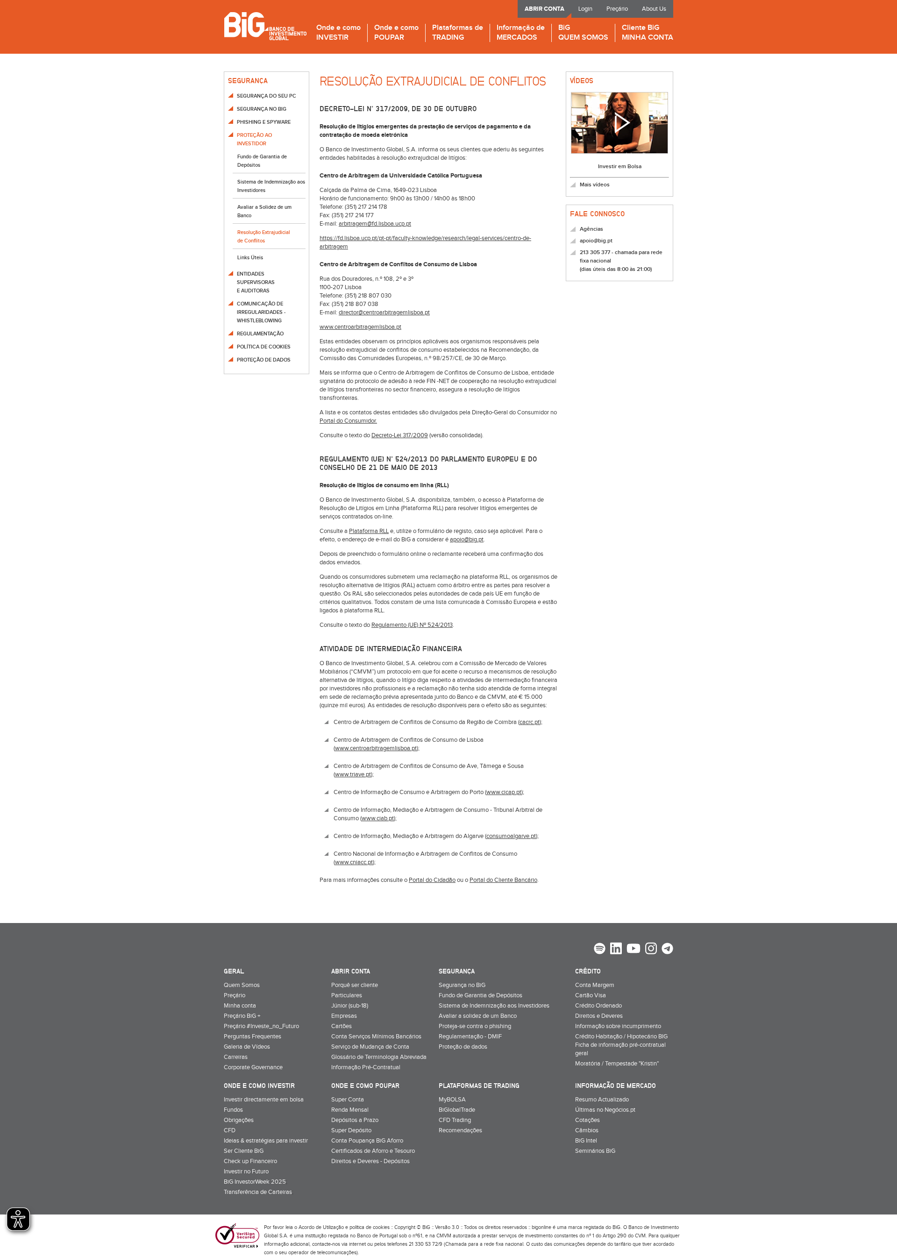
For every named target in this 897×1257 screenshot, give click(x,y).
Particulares (346, 995)
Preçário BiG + (242, 1016)
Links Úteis (250, 258)
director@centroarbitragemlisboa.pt (384, 312)
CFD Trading (455, 1120)
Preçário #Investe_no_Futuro (261, 1026)
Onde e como (338, 33)
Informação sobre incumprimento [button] (618, 1026)
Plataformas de (457, 33)
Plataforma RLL (369, 531)
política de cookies (369, 1227)
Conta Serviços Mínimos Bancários (376, 1036)
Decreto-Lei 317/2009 (399, 435)
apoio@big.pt (467, 539)
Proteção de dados (463, 1047)
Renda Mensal (350, 1110)
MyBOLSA (452, 1099)
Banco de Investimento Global (265, 26)
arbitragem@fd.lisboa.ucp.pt (375, 223)
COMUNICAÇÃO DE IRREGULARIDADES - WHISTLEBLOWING (261, 312)
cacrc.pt (530, 722)
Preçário (617, 9)
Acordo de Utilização (321, 1227)
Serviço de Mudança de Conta (370, 1047)
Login (585, 9)
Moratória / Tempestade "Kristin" (617, 1063)
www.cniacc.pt (354, 862)
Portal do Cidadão (432, 880)
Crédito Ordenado (598, 1005)
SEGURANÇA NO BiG (261, 109)
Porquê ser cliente (354, 985)
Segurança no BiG (462, 985)
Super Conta (347, 1099)
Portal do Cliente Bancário (503, 880)
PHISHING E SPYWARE (264, 122)
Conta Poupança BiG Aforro (367, 1140)
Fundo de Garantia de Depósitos (480, 995)
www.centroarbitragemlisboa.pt (360, 327)
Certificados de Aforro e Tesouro (373, 1151)
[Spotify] (599, 950)
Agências (591, 229)
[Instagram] (651, 950)
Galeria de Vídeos (247, 1047)
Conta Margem (594, 985)
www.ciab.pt (378, 818)
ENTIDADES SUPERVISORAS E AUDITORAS (256, 282)
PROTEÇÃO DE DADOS (264, 360)
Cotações (587, 1120)
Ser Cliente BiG (243, 1151)
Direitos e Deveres (599, 1016)
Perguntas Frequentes (252, 1036)
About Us (654, 9)
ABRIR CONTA (544, 9)
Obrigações (239, 1120)
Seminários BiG (595, 1151)
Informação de (521, 33)
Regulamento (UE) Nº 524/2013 (412, 625)
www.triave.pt (353, 774)
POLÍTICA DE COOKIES (264, 347)
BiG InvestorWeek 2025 (255, 1182)
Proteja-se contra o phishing (475, 1026)
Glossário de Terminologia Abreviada (379, 1057)
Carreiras (236, 1057)
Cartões (341, 1026)
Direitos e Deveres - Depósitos (370, 1161)
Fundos (233, 1110)
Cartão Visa (590, 995)
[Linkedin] (616, 950)
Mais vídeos (595, 184)
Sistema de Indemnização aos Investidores (494, 1005)
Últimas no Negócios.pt (605, 1110)
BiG (583, 33)
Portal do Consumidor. (348, 421)
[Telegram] (667, 950)
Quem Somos (242, 985)
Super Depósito (351, 1130)
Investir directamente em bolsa (264, 1099)
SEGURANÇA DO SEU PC (266, 96)
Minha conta (240, 1005)
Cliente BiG (647, 33)
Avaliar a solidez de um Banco (478, 1016)
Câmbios (586, 1130)
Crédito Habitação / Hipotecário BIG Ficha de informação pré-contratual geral (621, 1045)
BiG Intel (586, 1140)
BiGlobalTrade (457, 1110)
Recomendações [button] (460, 1130)
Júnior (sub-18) (349, 1005)
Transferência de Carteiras (258, 1192)
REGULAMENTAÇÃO (260, 334)
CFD (229, 1130)
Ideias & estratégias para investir (266, 1140)
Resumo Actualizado (602, 1099)
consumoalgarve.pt (511, 836)
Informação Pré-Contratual (365, 1067)
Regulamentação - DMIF (470, 1036)
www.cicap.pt (503, 792)
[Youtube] (633, 949)
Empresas (344, 1016)
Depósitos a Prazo (354, 1120)
